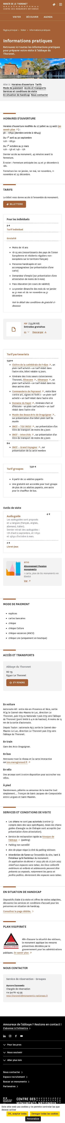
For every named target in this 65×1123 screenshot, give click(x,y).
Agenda (48, 16)
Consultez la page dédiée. (17, 911)
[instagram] (10, 1036)
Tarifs (38, 84)
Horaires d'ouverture (23, 84)
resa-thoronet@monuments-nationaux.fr (27, 995)
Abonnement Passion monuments (35, 568)
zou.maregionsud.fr (16, 762)
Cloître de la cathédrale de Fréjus (30, 364)
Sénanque (43, 379)
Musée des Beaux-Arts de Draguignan (31, 414)
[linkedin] (4, 1036)
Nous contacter (39, 95)
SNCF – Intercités (21, 434)
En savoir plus (21, 952)
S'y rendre (19, 682)
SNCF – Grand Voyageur (24, 447)
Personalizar (33, 1118)
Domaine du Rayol (21, 403)
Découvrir (32, 16)
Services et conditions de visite (20, 91)
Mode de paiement (13, 88)
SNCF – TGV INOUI (21, 426)
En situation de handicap (16, 95)
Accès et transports (35, 88)
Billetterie (16, 204)
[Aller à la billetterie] (54, 4)
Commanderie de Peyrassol (26, 391)
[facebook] (16, 1036)
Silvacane (28, 379)
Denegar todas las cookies (44, 1113)
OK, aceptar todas (17, 1113)
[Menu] (60, 4)
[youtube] (21, 1036)
